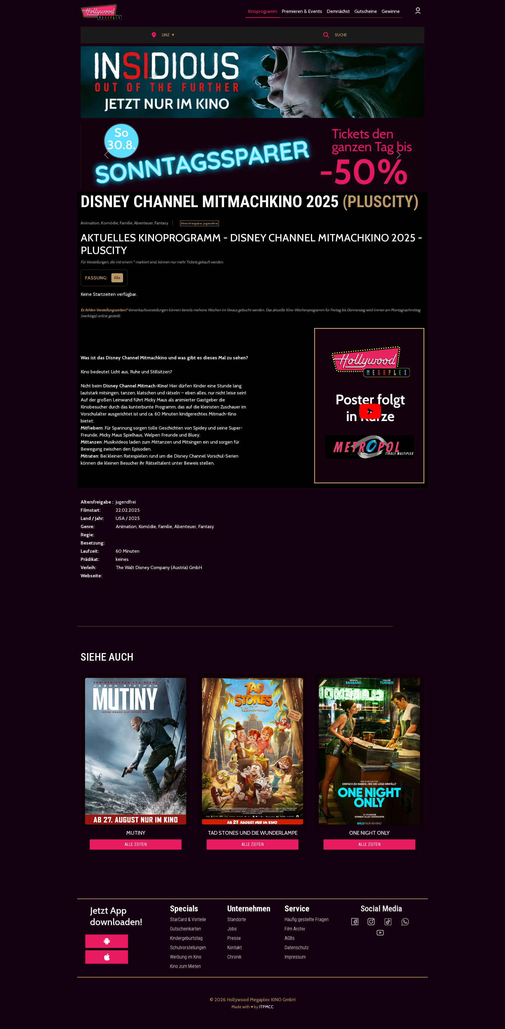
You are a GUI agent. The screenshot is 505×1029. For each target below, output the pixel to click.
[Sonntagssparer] (252, 155)
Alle (117, 277)
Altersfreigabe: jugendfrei (199, 223)
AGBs (290, 938)
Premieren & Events (302, 11)
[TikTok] (388, 921)
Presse (234, 938)
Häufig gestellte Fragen (306, 919)
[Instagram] (371, 921)
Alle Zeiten (135, 844)
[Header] (252, 82)
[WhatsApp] (405, 921)
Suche (341, 34)
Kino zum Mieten (185, 966)
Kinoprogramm (262, 11)
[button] (165, 35)
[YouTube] (380, 932)
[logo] (101, 12)
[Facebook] (355, 921)
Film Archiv (295, 929)
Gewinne (391, 11)
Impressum (295, 957)
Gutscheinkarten (185, 929)
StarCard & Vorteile (188, 919)
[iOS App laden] (106, 957)
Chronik (234, 957)
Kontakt (234, 947)
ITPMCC (266, 1006)
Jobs (232, 929)
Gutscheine (365, 11)
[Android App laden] (106, 941)
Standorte (236, 919)
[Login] (417, 10)
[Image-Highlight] (135, 751)
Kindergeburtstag (186, 938)
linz (168, 34)
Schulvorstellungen (188, 947)
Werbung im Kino (185, 957)
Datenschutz (297, 947)
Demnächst (338, 11)
